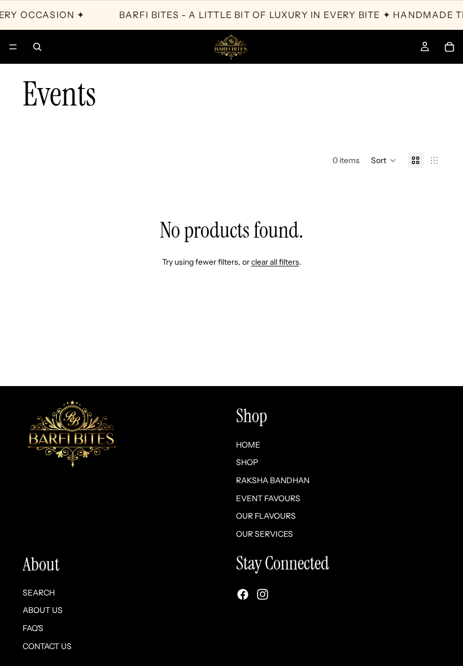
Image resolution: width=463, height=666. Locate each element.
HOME (248, 444)
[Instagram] (262, 594)
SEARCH (39, 592)
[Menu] (13, 47)
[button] (383, 160)
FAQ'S (33, 628)
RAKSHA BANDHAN (272, 480)
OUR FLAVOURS (266, 516)
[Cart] (449, 46)
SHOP (247, 462)
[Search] (37, 46)
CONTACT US (47, 646)
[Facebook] (243, 594)
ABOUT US (43, 610)
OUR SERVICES (264, 533)
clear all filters (275, 262)
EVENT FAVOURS (268, 498)
